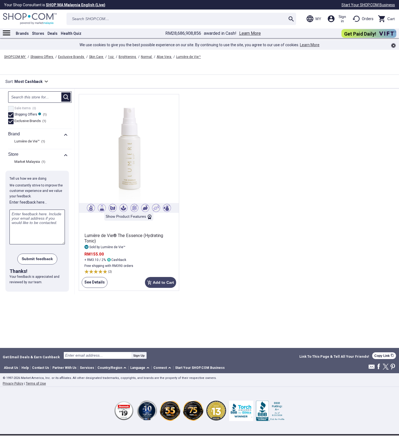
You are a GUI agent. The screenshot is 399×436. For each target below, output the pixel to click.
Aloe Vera (164, 57)
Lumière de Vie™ (188, 57)
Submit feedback (37, 259)
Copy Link (384, 356)
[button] (113, 368)
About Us (11, 368)
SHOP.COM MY (15, 57)
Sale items (24, 108)
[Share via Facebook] (379, 367)
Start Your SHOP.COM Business (368, 5)
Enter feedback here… (28, 202)
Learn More (250, 33)
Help (25, 368)
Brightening (128, 57)
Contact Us (40, 368)
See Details (93, 284)
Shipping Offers (42, 57)
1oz (111, 57)
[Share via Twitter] (386, 367)
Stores (38, 33)
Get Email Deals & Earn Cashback (31, 357)
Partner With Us (64, 368)
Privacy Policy (13, 383)
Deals (52, 33)
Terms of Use (36, 383)
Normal (147, 57)
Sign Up (139, 355)
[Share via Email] (372, 368)
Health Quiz (71, 33)
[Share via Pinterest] (393, 367)
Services (87, 368)
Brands (22, 33)
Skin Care (96, 57)
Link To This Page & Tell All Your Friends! (334, 357)
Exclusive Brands (71, 57)
